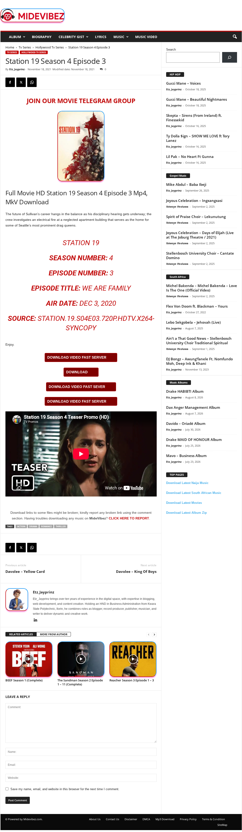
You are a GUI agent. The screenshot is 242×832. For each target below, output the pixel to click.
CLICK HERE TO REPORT (129, 518)
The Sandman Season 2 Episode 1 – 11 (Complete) (80, 682)
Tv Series (25, 47)
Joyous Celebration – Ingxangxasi (194, 200)
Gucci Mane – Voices (183, 83)
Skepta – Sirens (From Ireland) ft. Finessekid (194, 117)
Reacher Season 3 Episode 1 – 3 (131, 680)
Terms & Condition (213, 819)
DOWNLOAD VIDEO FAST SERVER (76, 357)
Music (118, 37)
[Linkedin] (36, 620)
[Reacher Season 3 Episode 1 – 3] (133, 659)
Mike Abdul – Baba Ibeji (186, 184)
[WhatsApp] (32, 82)
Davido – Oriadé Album (185, 423)
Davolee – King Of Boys (136, 571)
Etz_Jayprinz (17, 69)
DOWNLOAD (77, 372)
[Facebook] (10, 82)
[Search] (229, 57)
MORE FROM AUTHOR (53, 634)
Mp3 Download (165, 819)
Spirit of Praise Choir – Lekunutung (196, 216)
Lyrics (100, 37)
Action (21, 526)
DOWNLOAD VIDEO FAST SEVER (77, 387)
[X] (21, 82)
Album (15, 37)
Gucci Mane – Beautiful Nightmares (196, 99)
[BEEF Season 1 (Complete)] (29, 659)
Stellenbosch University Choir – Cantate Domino (200, 255)
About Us (94, 819)
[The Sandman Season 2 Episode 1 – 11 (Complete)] (81, 659)
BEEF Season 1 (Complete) (24, 680)
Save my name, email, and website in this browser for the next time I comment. (64, 789)
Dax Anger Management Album (193, 407)
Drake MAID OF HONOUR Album (194, 439)
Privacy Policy (188, 819)
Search (171, 49)
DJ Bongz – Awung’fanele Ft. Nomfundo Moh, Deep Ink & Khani (199, 361)
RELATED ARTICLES (21, 634)
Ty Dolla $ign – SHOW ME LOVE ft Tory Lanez (197, 138)
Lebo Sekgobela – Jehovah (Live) (193, 322)
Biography (42, 37)
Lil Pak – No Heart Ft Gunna (190, 156)
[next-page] (154, 634)
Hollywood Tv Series (49, 47)
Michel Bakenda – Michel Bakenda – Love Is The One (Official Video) (201, 287)
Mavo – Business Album (186, 455)
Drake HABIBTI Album (184, 391)
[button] (234, 37)
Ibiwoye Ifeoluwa (177, 206)
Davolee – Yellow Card (25, 571)
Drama (33, 526)
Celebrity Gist (71, 37)
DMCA (146, 819)
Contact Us (112, 819)
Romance (46, 526)
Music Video (146, 37)
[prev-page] (148, 634)
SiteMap (222, 825)
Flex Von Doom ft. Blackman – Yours (197, 306)
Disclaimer (131, 819)
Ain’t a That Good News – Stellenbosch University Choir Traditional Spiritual (199, 340)
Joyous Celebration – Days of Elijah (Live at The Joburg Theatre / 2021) (200, 235)
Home (9, 47)
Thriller (61, 526)
